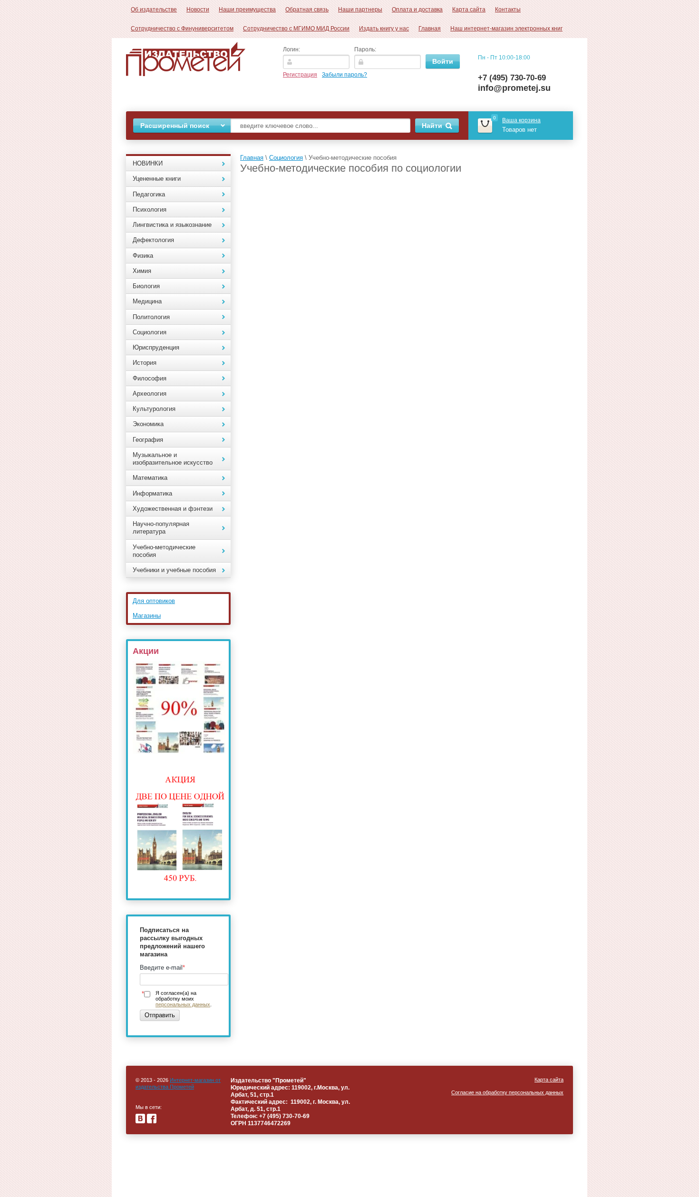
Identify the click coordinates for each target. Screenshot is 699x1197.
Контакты (508, 9)
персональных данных (182, 1004)
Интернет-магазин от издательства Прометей (178, 1083)
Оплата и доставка (417, 9)
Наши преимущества (247, 9)
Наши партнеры (360, 9)
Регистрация (300, 74)
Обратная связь (307, 9)
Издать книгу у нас (384, 28)
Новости (197, 9)
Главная (429, 28)
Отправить (160, 1015)
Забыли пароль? (344, 74)
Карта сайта (468, 9)
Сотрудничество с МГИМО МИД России (296, 28)
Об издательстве (154, 9)
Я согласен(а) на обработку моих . (183, 998)
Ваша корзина (521, 120)
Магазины (147, 615)
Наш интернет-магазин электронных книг (506, 28)
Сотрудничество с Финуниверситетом (182, 28)
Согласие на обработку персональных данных (507, 1092)
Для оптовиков (154, 600)
